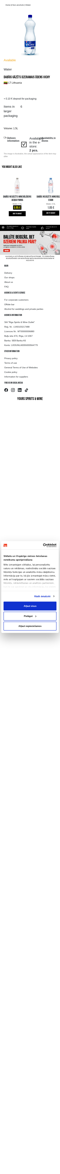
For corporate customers (16, 300)
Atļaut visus (30, 606)
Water (28, 5)
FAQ (6, 286)
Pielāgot (28, 616)
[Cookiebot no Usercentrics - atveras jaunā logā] (43, 545)
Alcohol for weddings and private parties (23, 309)
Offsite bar (9, 304)
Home (8, 5)
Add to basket (17, 214)
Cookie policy (10, 372)
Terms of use (10, 363)
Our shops (9, 277)
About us (8, 282)
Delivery (8, 273)
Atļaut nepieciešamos (30, 626)
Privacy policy (11, 358)
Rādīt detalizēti (42, 596)
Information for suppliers (16, 376)
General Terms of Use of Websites (21, 367)
